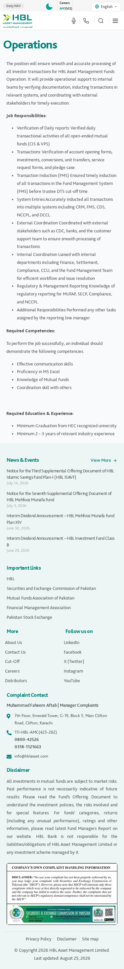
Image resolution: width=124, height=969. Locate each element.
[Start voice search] (74, 21)
